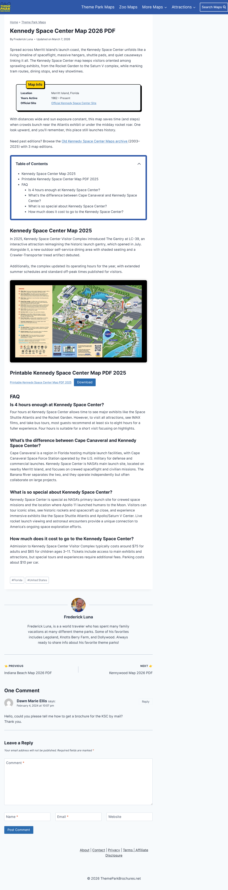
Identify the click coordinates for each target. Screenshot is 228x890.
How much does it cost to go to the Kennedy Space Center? (75, 212)
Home (14, 22)
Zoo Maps (128, 7)
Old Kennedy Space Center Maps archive (95, 141)
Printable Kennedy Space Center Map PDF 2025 (60, 179)
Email (63, 817)
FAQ (25, 185)
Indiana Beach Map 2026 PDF (28, 669)
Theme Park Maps (98, 7)
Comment (15, 763)
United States (37, 580)
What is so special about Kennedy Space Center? (67, 206)
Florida (17, 580)
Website (114, 817)
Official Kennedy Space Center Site (73, 103)
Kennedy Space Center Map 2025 (49, 174)
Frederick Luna (78, 616)
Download (84, 382)
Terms (128, 850)
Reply (145, 701)
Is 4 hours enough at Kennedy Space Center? (64, 190)
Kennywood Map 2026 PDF (130, 669)
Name (12, 817)
